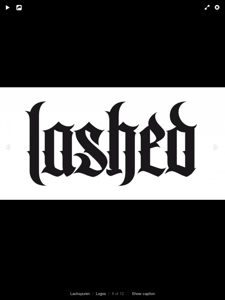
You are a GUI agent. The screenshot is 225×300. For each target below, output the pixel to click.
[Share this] (23, 7)
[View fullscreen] (204, 7)
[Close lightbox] (217, 7)
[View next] (216, 150)
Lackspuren (80, 293)
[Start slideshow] (8, 7)
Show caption (143, 293)
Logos (101, 293)
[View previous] (9, 150)
